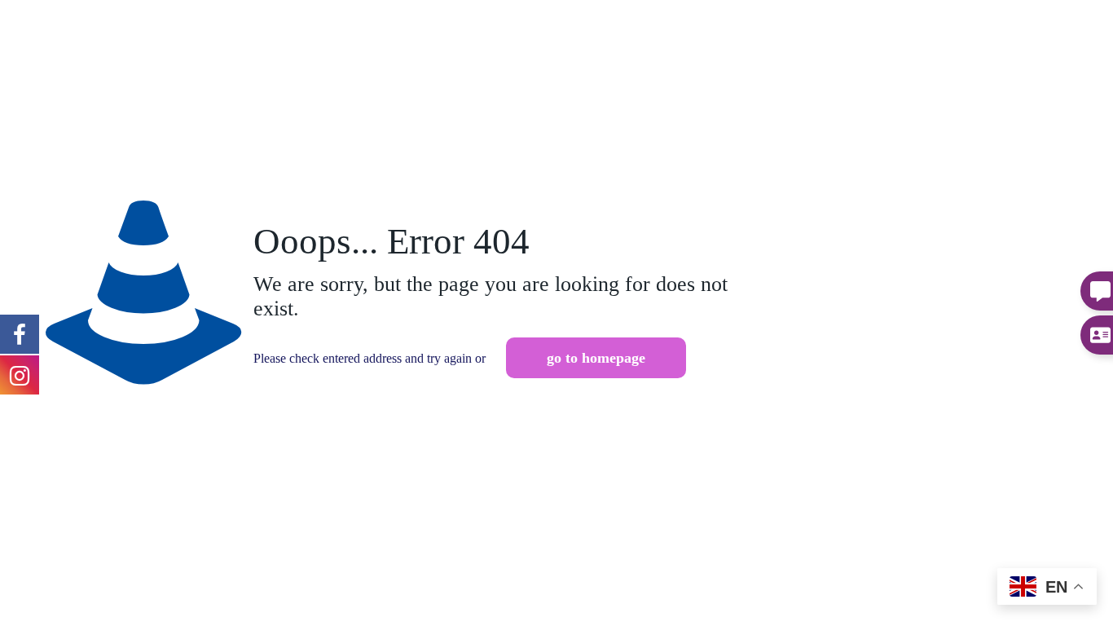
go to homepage (596, 358)
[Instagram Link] (19, 333)
